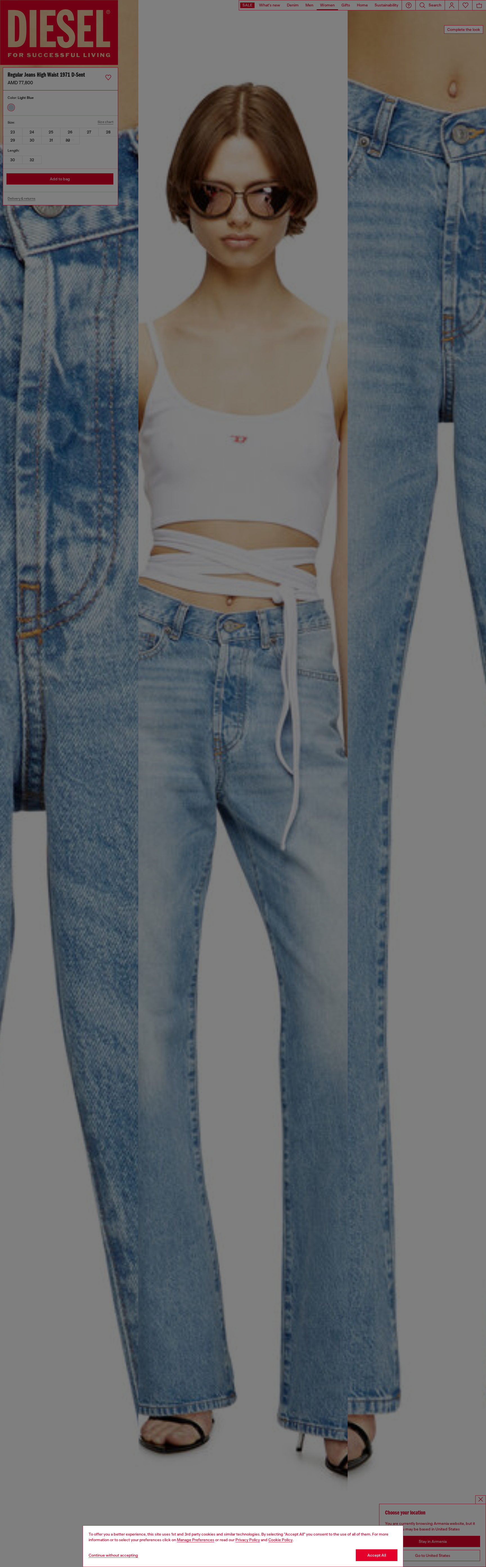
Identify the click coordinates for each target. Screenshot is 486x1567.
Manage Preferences (195, 1540)
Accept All (376, 1555)
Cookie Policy (280, 1540)
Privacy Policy (247, 1540)
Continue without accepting (113, 1555)
